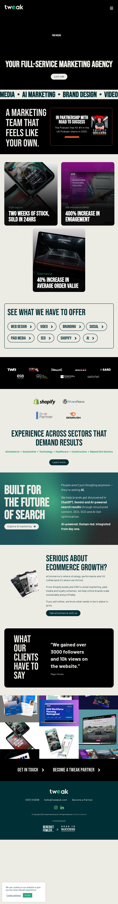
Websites (103, 94)
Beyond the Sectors (101, 451)
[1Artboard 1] (48, 891)
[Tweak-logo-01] (14, 5)
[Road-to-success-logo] (68, 891)
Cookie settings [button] (13, 895)
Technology (46, 451)
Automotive (29, 451)
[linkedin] (62, 872)
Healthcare (62, 451)
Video (76, 94)
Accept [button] (28, 895)
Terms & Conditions (79, 879)
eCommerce (12, 451)
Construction (79, 451)
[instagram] (56, 872)
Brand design (45, 94)
